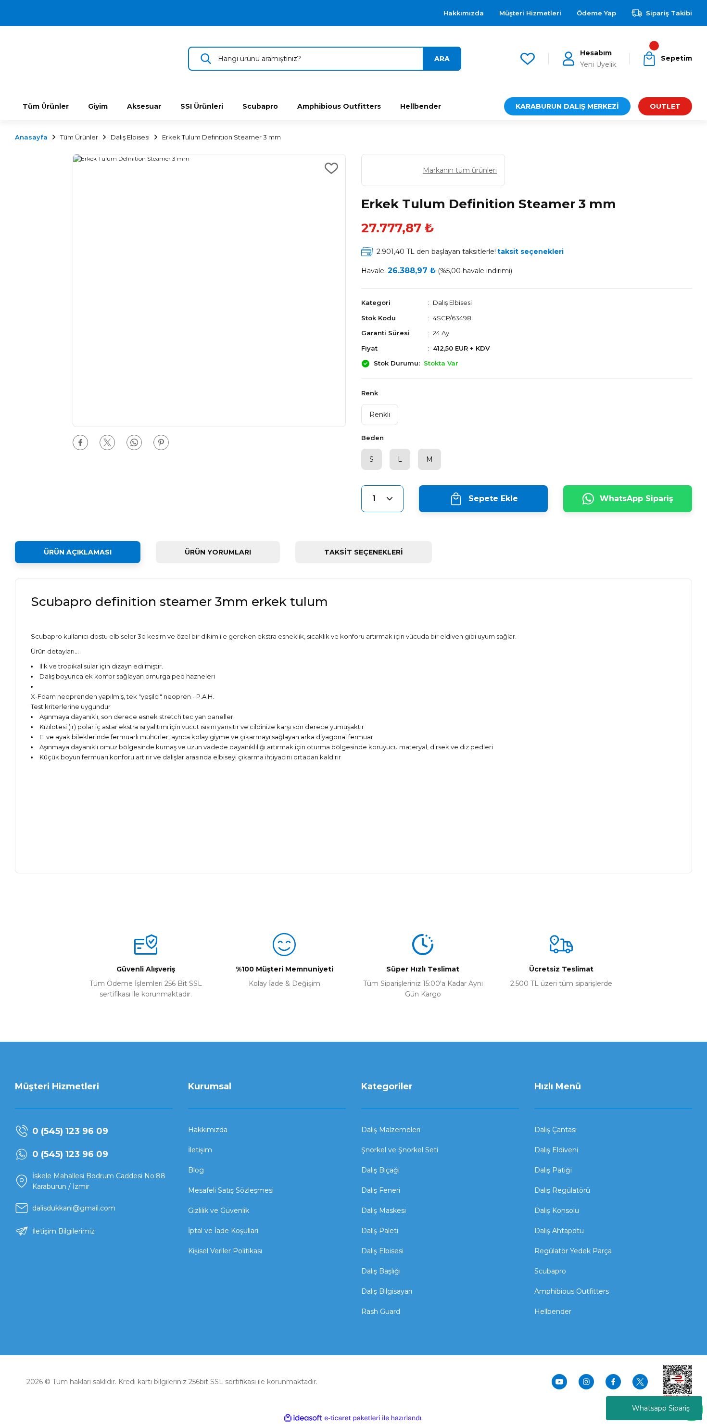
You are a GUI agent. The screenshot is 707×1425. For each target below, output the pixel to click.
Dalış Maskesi (383, 1210)
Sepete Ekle (493, 498)
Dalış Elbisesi (452, 302)
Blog (196, 1170)
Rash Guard (380, 1311)
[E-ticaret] (352, 1418)
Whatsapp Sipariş (661, 1408)
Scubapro (550, 1271)
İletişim (200, 1150)
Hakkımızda (207, 1129)
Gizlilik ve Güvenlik (218, 1210)
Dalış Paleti (379, 1230)
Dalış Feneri (380, 1190)
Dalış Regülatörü (562, 1190)
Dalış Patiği (553, 1170)
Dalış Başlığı (381, 1271)
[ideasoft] (303, 1418)
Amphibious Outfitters (571, 1291)
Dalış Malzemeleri (390, 1129)
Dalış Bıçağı (380, 1170)
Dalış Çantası (555, 1129)
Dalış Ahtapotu (559, 1230)
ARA (442, 58)
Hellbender (552, 1311)
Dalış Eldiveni (556, 1150)
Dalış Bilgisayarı (386, 1291)
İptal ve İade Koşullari (223, 1230)
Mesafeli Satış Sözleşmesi (231, 1190)
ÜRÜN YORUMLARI (218, 552)
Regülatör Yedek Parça (573, 1251)
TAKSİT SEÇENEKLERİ (363, 552)
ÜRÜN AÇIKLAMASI (78, 552)
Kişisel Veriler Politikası (225, 1251)
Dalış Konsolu (556, 1210)
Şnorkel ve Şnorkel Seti (399, 1150)
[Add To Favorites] (331, 168)
